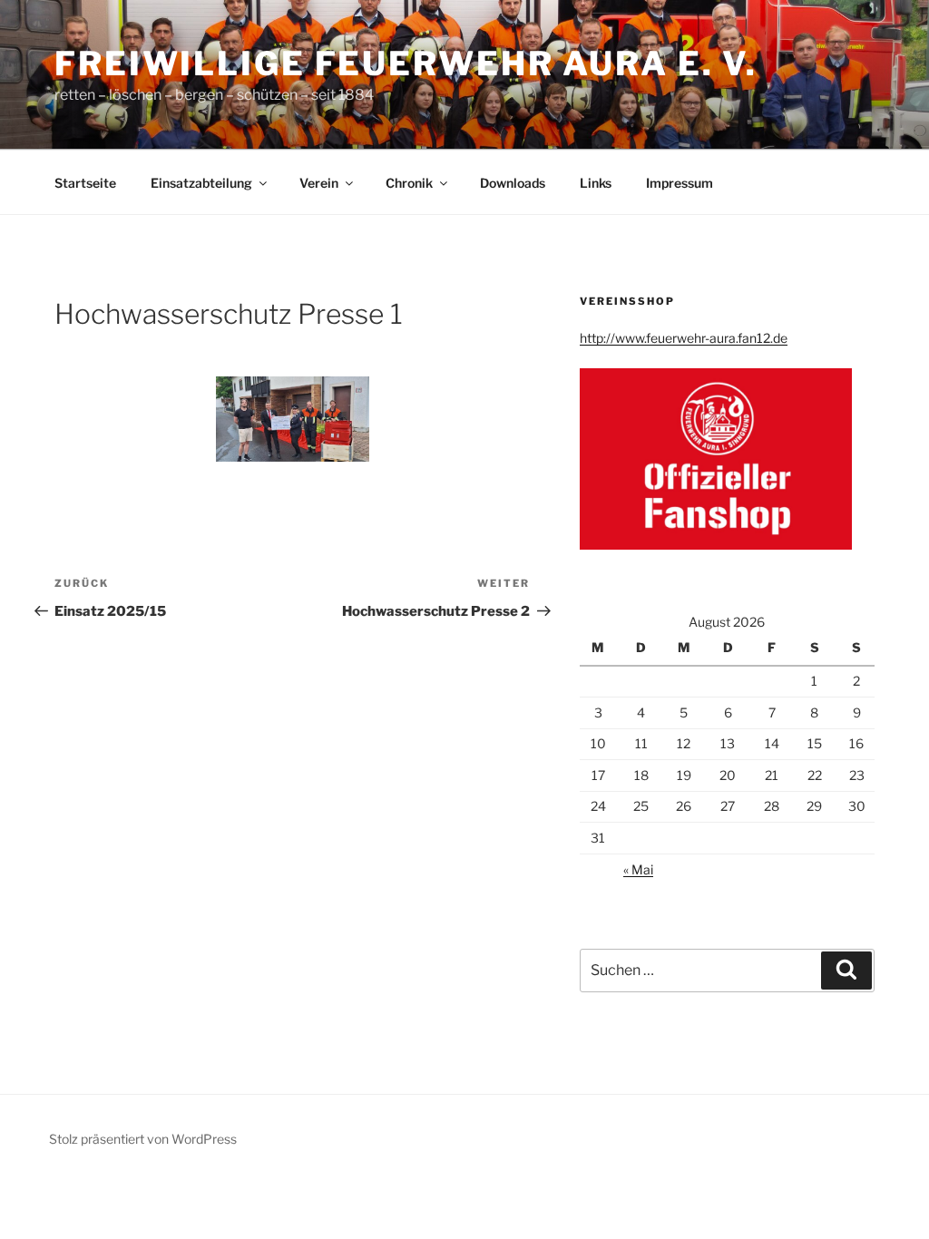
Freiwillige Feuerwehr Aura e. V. (406, 63)
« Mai (638, 869)
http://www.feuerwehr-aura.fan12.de (683, 338)
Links (595, 182)
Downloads (512, 182)
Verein (318, 182)
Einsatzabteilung (201, 182)
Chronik (409, 182)
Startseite (85, 182)
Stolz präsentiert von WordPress (143, 1138)
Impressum (679, 182)
